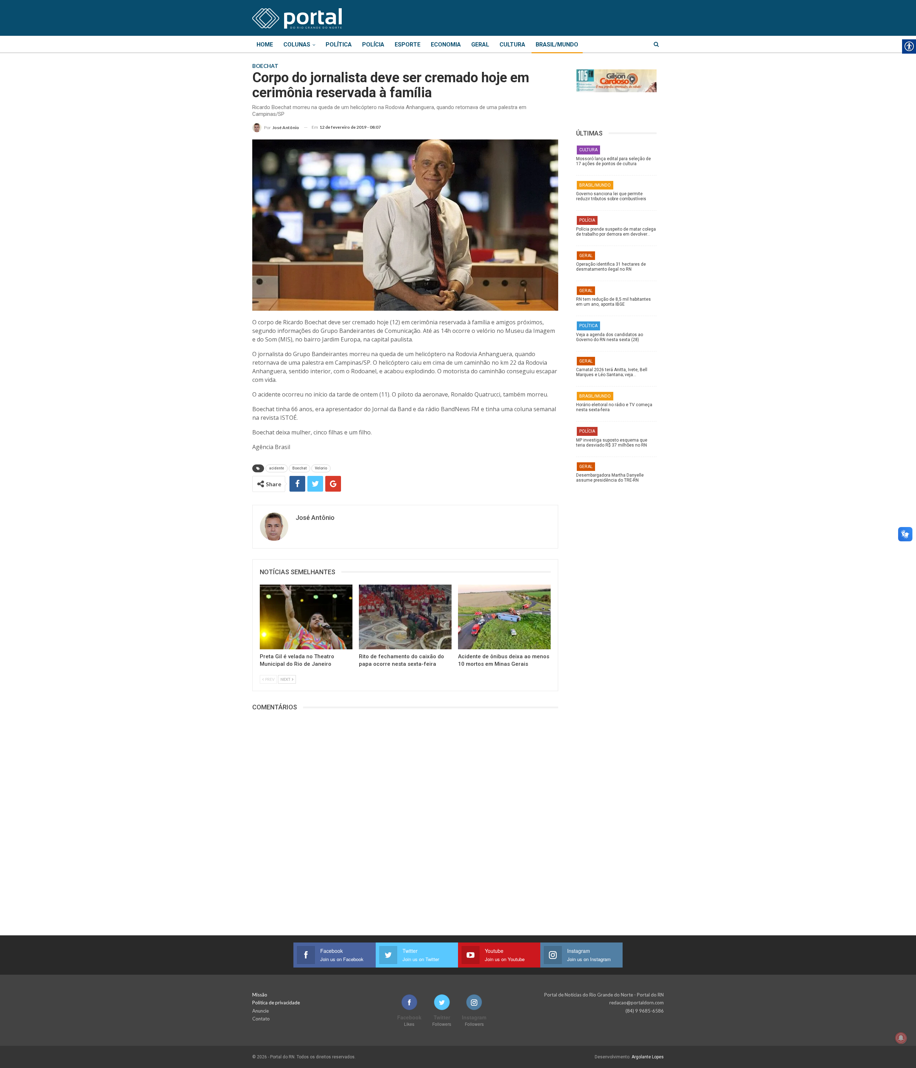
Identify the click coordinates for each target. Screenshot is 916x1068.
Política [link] (339, 44)
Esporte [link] (407, 44)
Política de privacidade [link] (276, 1002)
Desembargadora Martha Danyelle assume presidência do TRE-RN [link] (610, 478)
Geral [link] (480, 44)
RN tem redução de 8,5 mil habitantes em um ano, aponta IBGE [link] (613, 302)
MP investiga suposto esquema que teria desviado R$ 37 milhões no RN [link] (611, 443)
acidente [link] (276, 468)
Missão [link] (259, 995)
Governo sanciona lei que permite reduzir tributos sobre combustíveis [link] (611, 196)
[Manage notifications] (901, 1038)
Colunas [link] (296, 44)
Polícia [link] (373, 44)
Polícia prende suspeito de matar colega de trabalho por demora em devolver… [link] (616, 232)
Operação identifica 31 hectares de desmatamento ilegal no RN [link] (611, 267)
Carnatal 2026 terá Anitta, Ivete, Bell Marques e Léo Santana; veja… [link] (611, 372)
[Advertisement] (620, 599)
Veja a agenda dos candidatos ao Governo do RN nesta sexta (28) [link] (609, 337)
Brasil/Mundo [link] (557, 44)
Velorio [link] (321, 468)
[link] (297, 17)
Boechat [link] (299, 468)
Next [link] (286, 679)
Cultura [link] (512, 44)
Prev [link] (269, 679)
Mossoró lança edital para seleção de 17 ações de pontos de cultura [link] (613, 161)
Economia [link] (446, 44)
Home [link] (265, 44)
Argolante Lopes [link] (648, 1056)
